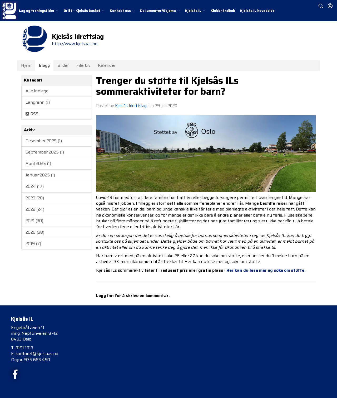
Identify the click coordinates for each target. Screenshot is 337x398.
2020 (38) (35, 232)
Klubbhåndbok (223, 10)
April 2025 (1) (38, 163)
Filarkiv (83, 65)
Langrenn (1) (38, 102)
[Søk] (320, 6)
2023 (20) (35, 198)
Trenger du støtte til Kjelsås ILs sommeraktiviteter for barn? (167, 86)
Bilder (63, 65)
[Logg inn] (330, 6)
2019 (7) (33, 243)
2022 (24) (35, 209)
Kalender (107, 65)
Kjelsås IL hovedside (257, 10)
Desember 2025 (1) (44, 140)
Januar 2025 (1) (40, 175)
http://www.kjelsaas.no (74, 43)
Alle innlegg (37, 91)
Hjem (26, 65)
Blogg (44, 65)
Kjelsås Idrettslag (130, 106)
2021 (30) (34, 220)
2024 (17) (35, 186)
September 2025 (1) (45, 152)
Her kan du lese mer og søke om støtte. (266, 270)
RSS (33, 114)
